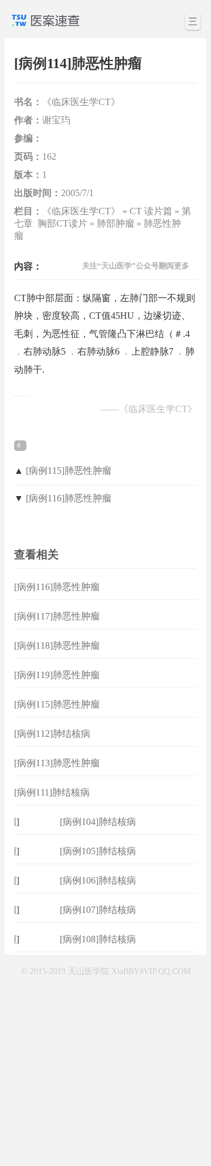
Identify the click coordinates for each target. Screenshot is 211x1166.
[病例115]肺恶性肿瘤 (68, 471)
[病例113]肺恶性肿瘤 (57, 763)
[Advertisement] (105, 1058)
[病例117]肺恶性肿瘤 (57, 616)
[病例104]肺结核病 (98, 822)
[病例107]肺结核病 (98, 910)
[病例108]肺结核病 (98, 939)
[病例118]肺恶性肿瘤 (57, 646)
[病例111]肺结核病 (52, 792)
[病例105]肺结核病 (98, 851)
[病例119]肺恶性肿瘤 (57, 675)
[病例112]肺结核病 (52, 734)
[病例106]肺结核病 (98, 880)
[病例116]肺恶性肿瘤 (68, 498)
